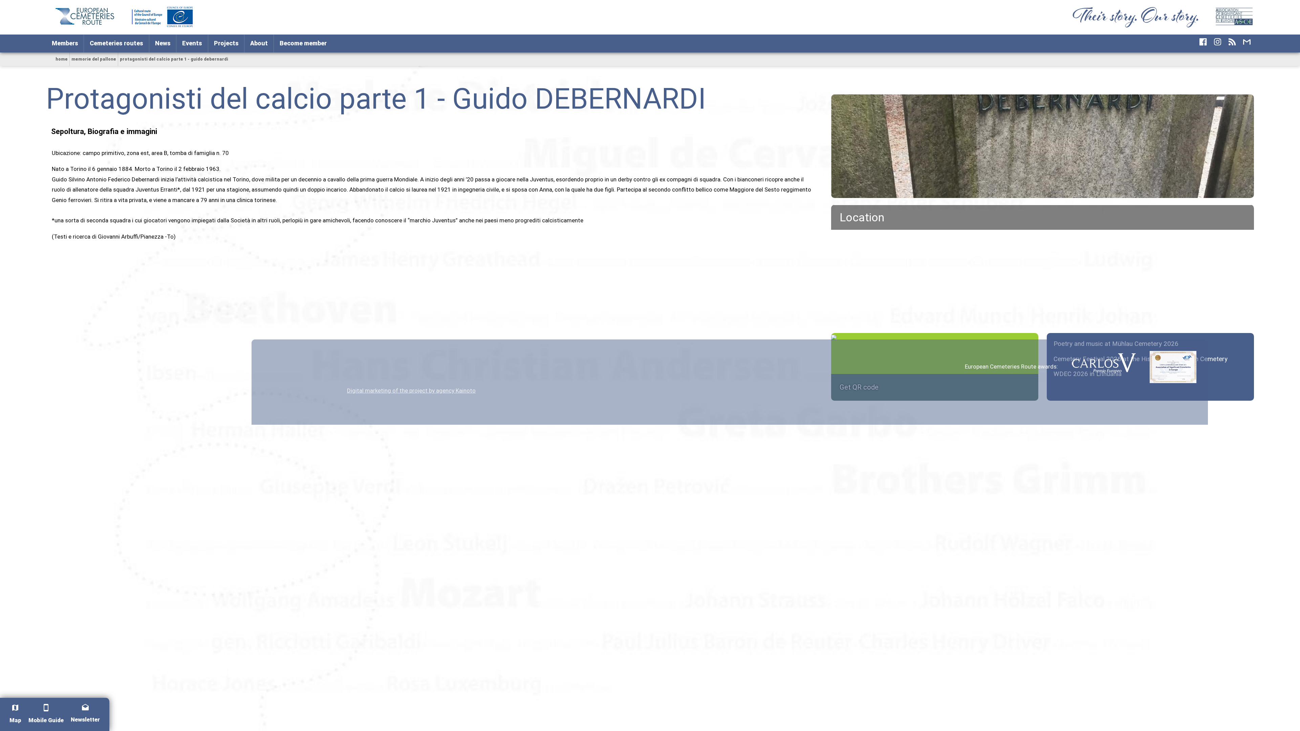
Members (65, 43)
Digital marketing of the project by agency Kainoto (411, 390)
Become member (303, 43)
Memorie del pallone (93, 59)
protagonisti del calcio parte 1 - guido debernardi (174, 59)
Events (192, 43)
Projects (226, 43)
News (163, 43)
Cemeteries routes (116, 43)
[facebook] (1203, 42)
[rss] (1232, 42)
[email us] (1246, 42)
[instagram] (1217, 42)
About (259, 43)
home (62, 59)
